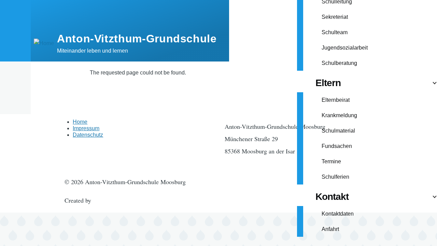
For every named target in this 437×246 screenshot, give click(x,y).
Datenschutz (88, 135)
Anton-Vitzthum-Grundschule (137, 38)
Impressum (86, 128)
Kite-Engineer (110, 200)
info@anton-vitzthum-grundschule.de (271, 163)
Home (80, 122)
